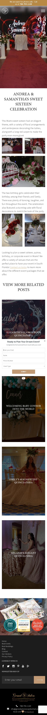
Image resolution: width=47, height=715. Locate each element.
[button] (23, 341)
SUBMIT (23, 372)
